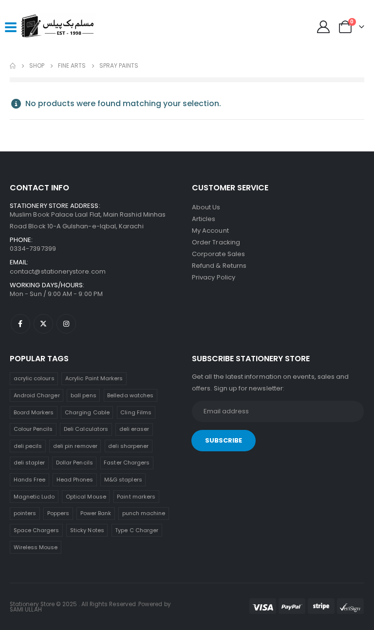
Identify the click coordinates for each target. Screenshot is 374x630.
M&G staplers (123, 479)
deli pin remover (75, 446)
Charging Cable (87, 412)
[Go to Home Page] (13, 66)
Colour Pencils (33, 429)
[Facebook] (20, 324)
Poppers (58, 513)
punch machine (144, 513)
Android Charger (37, 395)
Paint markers (136, 496)
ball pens (83, 395)
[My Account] (323, 26)
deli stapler (29, 462)
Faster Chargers (127, 462)
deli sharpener (128, 446)
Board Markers (34, 412)
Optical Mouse (86, 496)
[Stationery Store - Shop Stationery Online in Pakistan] (57, 26)
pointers (25, 513)
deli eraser (134, 429)
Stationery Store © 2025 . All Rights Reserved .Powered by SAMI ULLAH (90, 607)
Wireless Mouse (36, 547)
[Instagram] (66, 324)
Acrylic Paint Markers (94, 378)
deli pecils (28, 446)
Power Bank (96, 513)
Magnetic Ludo (34, 496)
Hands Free (30, 479)
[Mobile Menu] (10, 27)
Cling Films (135, 412)
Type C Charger (136, 530)
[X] (43, 324)
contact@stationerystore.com (58, 271)
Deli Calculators (86, 429)
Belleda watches (130, 395)
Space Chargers (36, 530)
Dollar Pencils (74, 462)
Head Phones (75, 479)
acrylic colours (34, 378)
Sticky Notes (87, 530)
